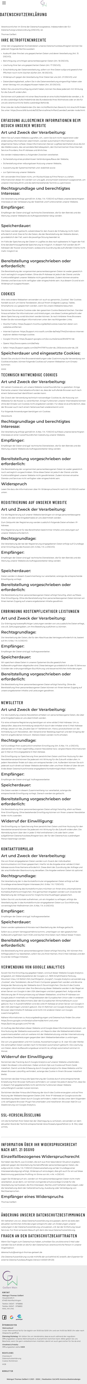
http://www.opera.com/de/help (24, 343)
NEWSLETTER (7, 1371)
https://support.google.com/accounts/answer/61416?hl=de (46, 339)
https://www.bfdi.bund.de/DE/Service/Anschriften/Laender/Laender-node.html (48, 110)
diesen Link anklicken (21, 1065)
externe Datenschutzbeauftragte (16, 1260)
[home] (44, 3)
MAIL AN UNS (8, 1309)
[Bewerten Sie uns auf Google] (11, 1317)
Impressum (7, 1356)
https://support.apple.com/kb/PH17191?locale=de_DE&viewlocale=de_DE (43, 348)
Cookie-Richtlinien (10, 1361)
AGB (4, 1364)
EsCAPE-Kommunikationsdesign (66, 1379)
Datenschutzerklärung (11, 1358)
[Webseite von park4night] (19, 1317)
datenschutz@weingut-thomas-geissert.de (21, 1252)
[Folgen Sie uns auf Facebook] (4, 1317)
